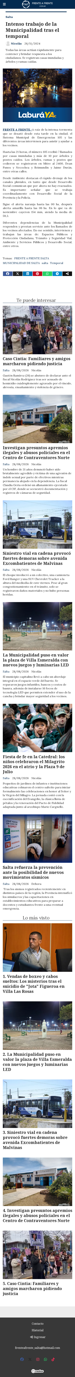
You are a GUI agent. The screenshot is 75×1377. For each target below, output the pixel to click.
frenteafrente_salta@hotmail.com (37, 1348)
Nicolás (16, 43)
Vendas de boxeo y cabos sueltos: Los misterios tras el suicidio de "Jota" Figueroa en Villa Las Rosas (34, 984)
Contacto (37, 1324)
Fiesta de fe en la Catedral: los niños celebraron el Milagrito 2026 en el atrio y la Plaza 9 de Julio (34, 764)
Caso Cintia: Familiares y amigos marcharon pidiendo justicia (36, 361)
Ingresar (39, 1337)
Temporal (56, 263)
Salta (9, 17)
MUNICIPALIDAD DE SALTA (21, 263)
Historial (37, 1330)
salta (45, 263)
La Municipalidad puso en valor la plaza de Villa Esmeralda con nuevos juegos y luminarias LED (36, 660)
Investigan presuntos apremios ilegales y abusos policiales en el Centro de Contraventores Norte (36, 453)
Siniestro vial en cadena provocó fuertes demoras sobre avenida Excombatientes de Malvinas (37, 558)
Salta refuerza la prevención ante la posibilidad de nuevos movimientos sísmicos (33, 872)
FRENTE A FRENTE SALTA (31, 258)
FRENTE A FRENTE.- (17, 129)
